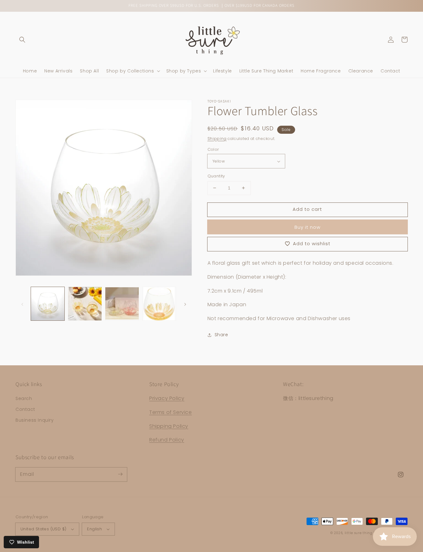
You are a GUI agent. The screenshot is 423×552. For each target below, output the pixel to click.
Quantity (216, 176)
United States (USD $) (43, 529)
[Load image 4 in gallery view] (159, 304)
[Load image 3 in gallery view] (122, 304)
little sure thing (359, 533)
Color (213, 149)
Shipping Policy (168, 426)
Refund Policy (166, 439)
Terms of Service (170, 412)
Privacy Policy (166, 398)
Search (23, 398)
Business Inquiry (34, 420)
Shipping (217, 138)
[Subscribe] (120, 474)
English (94, 529)
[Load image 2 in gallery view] (85, 304)
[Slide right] (185, 304)
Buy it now (307, 227)
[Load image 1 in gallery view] (48, 304)
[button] (22, 39)
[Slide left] (22, 304)
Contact (25, 409)
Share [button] (221, 335)
